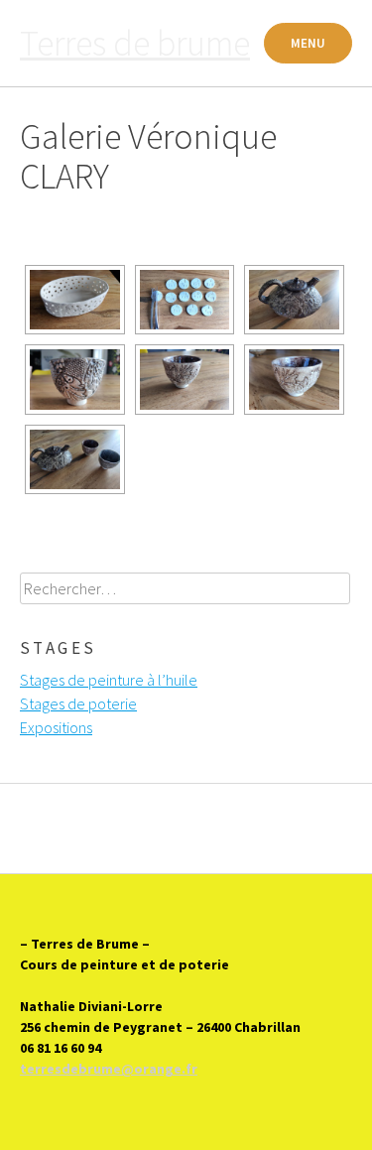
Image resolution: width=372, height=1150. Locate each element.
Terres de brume (135, 43)
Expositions (56, 727)
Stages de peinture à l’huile (108, 680)
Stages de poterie (78, 703)
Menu (308, 43)
